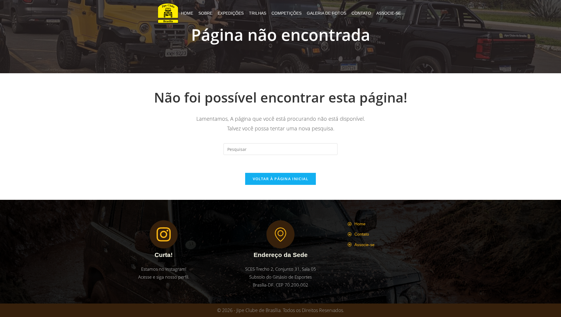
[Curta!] (164, 234)
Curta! (164, 254)
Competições (286, 13)
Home (187, 13)
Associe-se (388, 13)
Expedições (231, 13)
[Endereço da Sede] (280, 234)
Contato (361, 13)
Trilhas (257, 13)
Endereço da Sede (281, 254)
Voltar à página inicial (281, 178)
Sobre (205, 13)
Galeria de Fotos (326, 13)
